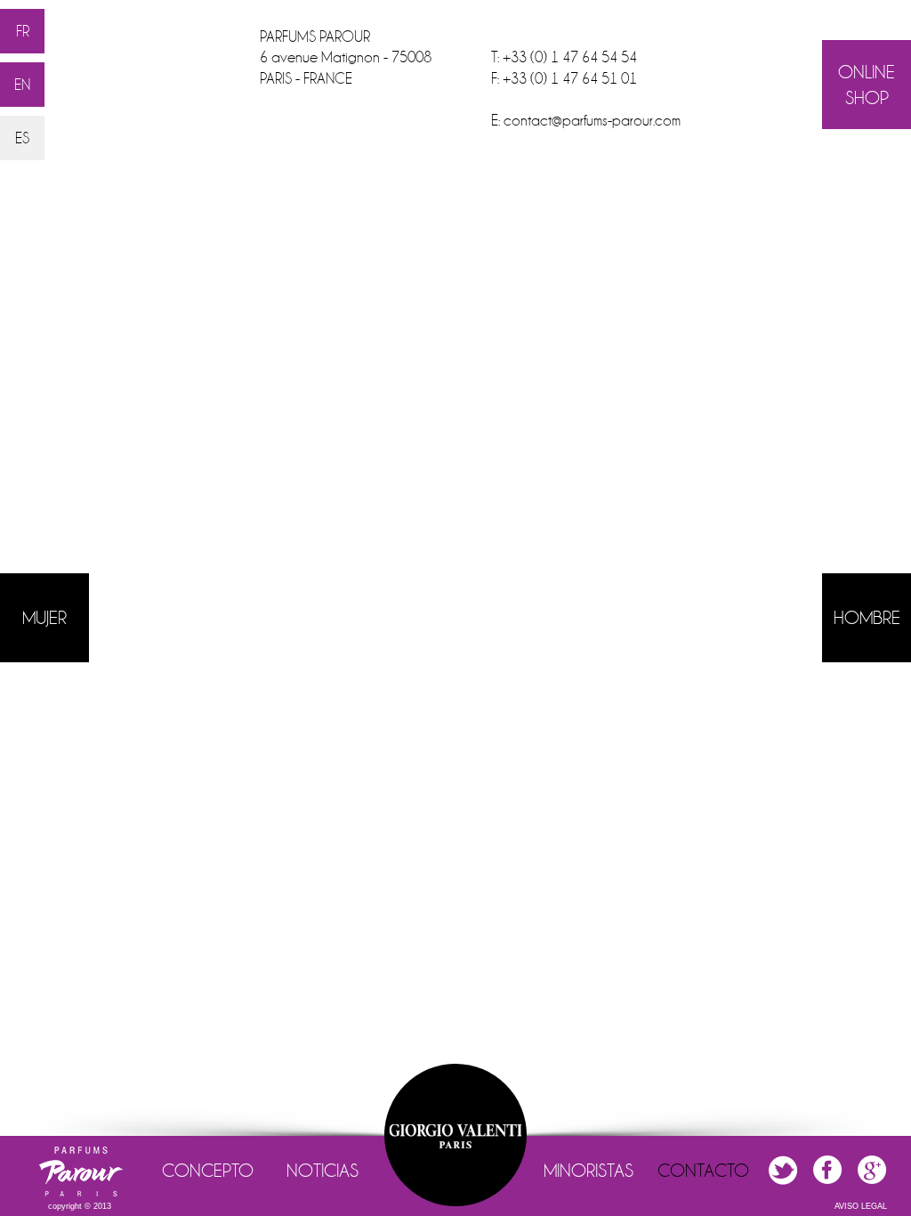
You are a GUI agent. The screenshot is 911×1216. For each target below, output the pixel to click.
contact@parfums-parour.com (592, 120)
